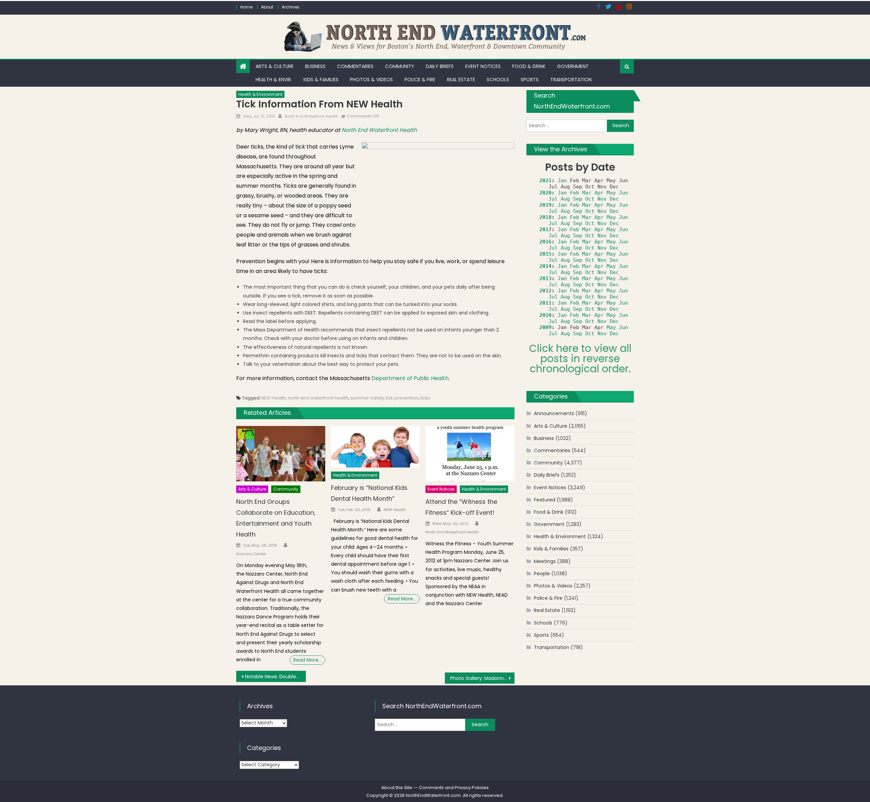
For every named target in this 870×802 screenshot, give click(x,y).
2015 (545, 254)
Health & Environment (260, 94)
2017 (545, 229)
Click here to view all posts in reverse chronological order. (580, 358)
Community (399, 66)
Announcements (554, 413)
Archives (290, 7)
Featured (544, 499)
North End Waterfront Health (311, 116)
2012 (545, 291)
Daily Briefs (440, 66)
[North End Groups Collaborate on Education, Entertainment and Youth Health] (280, 454)
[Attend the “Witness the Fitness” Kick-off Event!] (470, 454)
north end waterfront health (318, 398)
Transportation (571, 79)
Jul (553, 199)
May (611, 193)
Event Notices (483, 66)
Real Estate (461, 79)
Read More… (307, 659)
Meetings (545, 561)
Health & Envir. (274, 79)
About (267, 7)
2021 (545, 180)
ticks (425, 398)
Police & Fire (419, 79)
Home (246, 7)
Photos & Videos (371, 79)
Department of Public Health (410, 378)
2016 (545, 242)
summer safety (367, 398)
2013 (545, 278)
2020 (545, 193)
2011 (545, 303)
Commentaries (355, 66)
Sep (577, 199)
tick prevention (402, 398)
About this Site (396, 787)
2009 (545, 327)
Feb (574, 193)
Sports (530, 79)
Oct (589, 199)
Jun (623, 193)
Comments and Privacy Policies (454, 787)
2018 (545, 217)
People (542, 573)
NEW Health (273, 398)
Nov (602, 199)
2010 (545, 315)
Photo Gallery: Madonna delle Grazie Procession (482, 678)
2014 (545, 266)
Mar (586, 193)
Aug (565, 199)
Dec (614, 199)
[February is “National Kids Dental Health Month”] (375, 447)
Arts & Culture (275, 66)
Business (315, 66)
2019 (545, 205)
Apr (599, 193)
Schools (498, 79)
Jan (562, 180)
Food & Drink (528, 66)
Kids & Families (320, 79)
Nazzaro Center (251, 554)
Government (573, 66)
